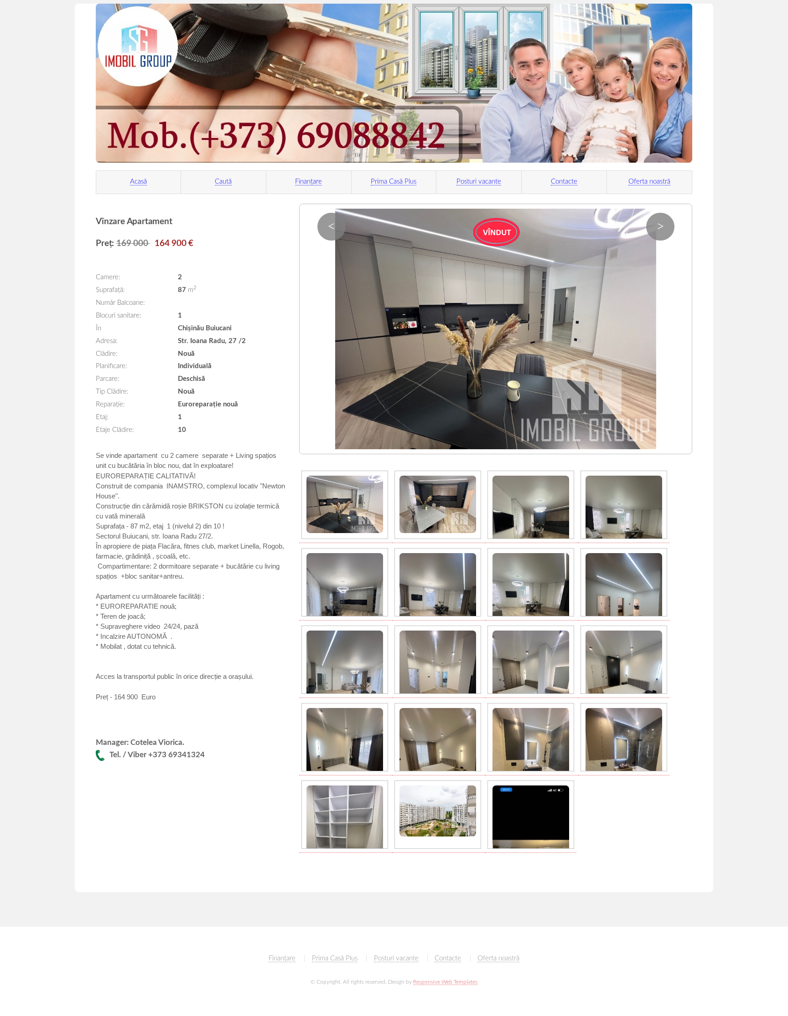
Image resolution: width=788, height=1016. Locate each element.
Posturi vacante (478, 181)
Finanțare (308, 181)
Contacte (564, 181)
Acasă (138, 181)
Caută (223, 181)
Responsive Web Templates (445, 982)
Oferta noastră (649, 181)
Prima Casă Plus (393, 181)
